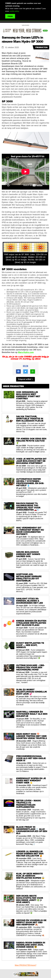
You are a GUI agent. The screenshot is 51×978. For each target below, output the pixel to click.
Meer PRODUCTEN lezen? (25, 965)
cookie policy (14, 11)
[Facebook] (18, 371)
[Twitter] (25, 371)
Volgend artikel (25, 379)
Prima (10, 16)
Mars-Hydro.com (26, 352)
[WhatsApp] (32, 371)
